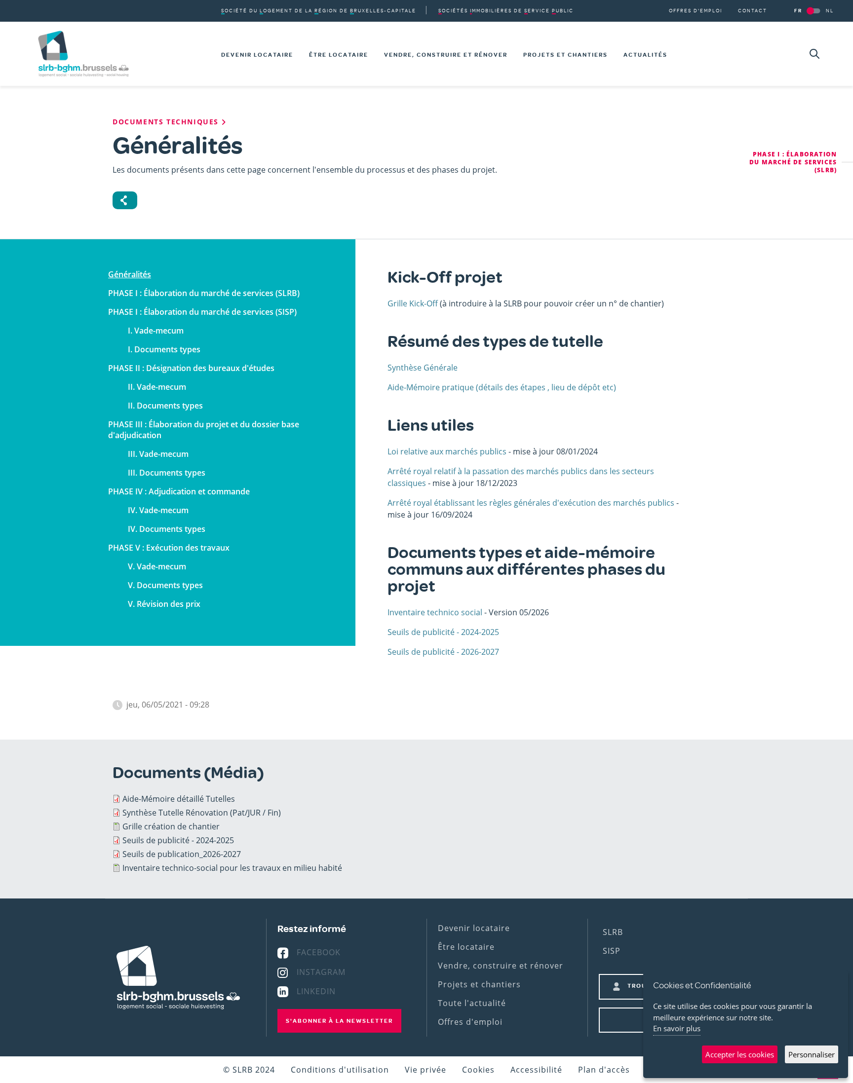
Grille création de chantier (171, 826)
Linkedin (316, 991)
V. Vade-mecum (157, 566)
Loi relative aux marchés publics (447, 451)
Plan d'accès (604, 1069)
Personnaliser (811, 1054)
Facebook (319, 952)
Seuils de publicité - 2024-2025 (443, 632)
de (506, 10)
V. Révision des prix (164, 603)
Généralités (129, 274)
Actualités (645, 54)
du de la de (318, 10)
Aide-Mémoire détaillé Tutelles (178, 798)
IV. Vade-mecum (158, 510)
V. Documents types (165, 585)
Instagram (321, 972)
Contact (752, 10)
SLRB (613, 932)
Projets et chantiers (565, 54)
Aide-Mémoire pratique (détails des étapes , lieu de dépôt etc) (502, 387)
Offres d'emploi (695, 10)
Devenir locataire (257, 54)
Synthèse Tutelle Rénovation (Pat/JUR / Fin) (201, 812)
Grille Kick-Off (413, 303)
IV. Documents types (166, 528)
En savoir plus (676, 1028)
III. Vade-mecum (158, 453)
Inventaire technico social (435, 612)
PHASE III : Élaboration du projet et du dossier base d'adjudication (203, 430)
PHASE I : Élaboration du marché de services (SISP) (202, 311)
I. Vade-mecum (156, 330)
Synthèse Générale (423, 367)
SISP (611, 950)
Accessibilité (536, 1069)
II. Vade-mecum (157, 386)
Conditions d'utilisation (340, 1069)
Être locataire (338, 54)
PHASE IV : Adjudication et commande (179, 491)
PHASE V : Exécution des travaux (169, 547)
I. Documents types (164, 349)
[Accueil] (83, 53)
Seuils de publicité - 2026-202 (441, 651)
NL (830, 10)
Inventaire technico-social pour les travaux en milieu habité (232, 867)
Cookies (478, 1069)
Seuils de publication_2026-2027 (181, 854)
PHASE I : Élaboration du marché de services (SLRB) (204, 293)
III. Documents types (166, 472)
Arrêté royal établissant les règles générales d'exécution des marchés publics (531, 502)
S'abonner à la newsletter (339, 1020)
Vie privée (425, 1069)
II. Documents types (165, 405)
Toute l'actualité (472, 1003)
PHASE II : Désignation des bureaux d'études (191, 368)
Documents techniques (167, 121)
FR (798, 10)
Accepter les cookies (739, 1054)
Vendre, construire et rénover (445, 54)
